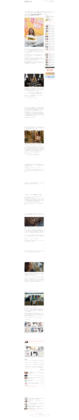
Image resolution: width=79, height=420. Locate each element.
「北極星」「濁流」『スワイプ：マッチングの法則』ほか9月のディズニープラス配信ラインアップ (34, 362)
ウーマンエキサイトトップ (48, 1)
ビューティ (47, 0)
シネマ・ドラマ (26, 386)
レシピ (45, 0)
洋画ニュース (30, 386)
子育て (42, 0)
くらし (44, 0)
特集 (45, 14)
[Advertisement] (39, 7)
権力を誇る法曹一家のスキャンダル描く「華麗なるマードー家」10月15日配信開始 (33, 366)
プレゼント (51, 0)
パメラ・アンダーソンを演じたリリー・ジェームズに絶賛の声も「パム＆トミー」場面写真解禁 (34, 364)
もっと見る (34, 410)
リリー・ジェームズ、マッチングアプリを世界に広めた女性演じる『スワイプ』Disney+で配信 (34, 360)
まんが (48, 0)
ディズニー (35, 386)
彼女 (32, 386)
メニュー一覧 (53, 0)
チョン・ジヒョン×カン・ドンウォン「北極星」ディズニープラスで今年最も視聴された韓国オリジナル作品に (34, 367)
